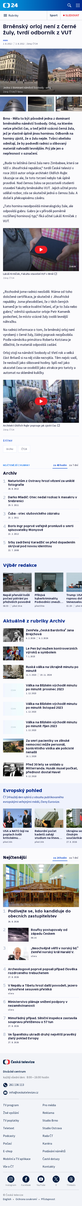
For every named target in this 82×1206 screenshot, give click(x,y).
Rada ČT (48, 1136)
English (7, 1199)
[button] (41, 249)
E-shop (7, 1151)
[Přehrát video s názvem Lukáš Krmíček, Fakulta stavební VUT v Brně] (41, 249)
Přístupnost (48, 1199)
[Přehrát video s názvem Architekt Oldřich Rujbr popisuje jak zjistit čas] (41, 401)
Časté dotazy (51, 1159)
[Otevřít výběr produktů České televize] (78, 5)
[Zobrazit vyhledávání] (69, 5)
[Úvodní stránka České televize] (19, 1061)
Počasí (7, 1143)
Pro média (49, 1105)
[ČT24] (10, 5)
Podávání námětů (54, 1151)
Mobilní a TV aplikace (17, 1159)
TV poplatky (11, 1120)
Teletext (8, 1128)
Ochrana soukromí (26, 1199)
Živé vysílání (11, 1113)
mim (5, 40)
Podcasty (9, 1136)
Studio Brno (50, 1120)
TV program (11, 1105)
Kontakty (49, 1166)
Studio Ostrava (52, 1128)
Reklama (48, 1113)
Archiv (9, 449)
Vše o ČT (8, 1166)
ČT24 (24, 449)
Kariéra (47, 1143)
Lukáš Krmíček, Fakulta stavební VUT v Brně (28, 274)
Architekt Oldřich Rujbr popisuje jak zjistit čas (29, 425)
